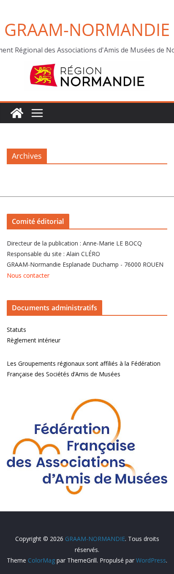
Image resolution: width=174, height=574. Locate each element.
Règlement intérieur (33, 340)
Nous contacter (28, 275)
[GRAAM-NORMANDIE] (17, 113)
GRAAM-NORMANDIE (87, 29)
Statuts (16, 330)
